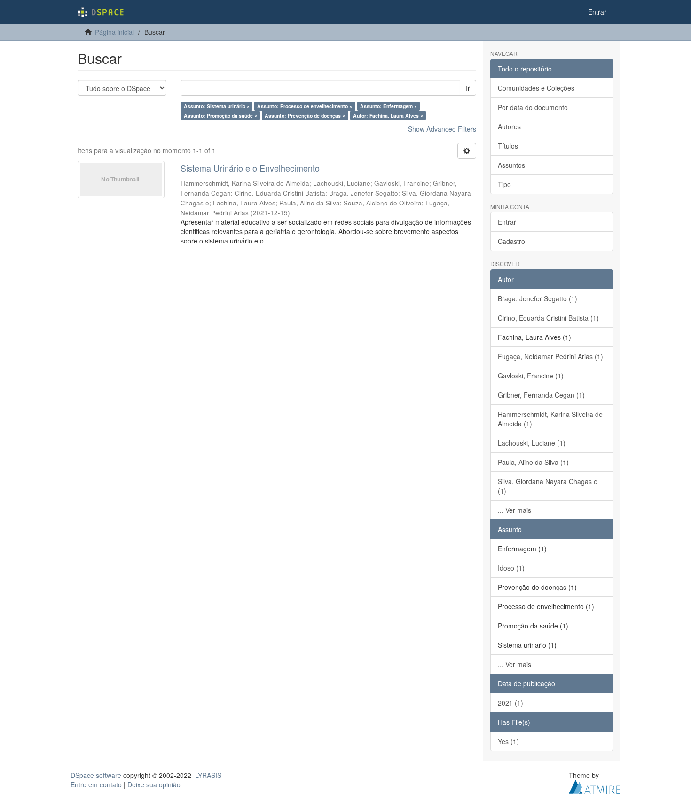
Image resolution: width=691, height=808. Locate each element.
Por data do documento (533, 107)
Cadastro (511, 241)
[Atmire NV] (594, 785)
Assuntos (511, 165)
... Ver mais (514, 510)
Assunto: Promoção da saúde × (220, 115)
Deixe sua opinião (154, 784)
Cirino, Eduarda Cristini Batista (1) (548, 317)
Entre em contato (96, 784)
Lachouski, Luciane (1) (531, 442)
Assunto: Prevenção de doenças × (305, 115)
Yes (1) (508, 741)
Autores (509, 126)
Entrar (507, 222)
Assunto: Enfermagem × (388, 106)
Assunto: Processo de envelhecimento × (304, 106)
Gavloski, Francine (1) (531, 375)
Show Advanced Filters (442, 128)
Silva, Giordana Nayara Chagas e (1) (547, 486)
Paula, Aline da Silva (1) (533, 462)
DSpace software (96, 775)
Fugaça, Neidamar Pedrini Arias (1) (550, 356)
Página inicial (114, 32)
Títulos (508, 145)
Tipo (504, 184)
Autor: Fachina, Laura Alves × (388, 115)
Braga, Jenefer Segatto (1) (537, 298)
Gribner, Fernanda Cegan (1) (541, 395)
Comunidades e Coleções (536, 88)
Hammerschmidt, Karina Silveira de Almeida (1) (550, 418)
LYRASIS (208, 775)
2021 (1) (510, 702)
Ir (468, 88)
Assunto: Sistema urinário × (217, 106)
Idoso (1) (511, 568)
